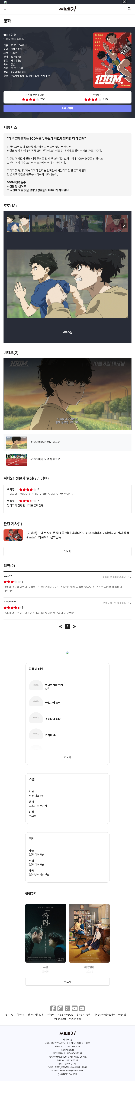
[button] (123, 225)
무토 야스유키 (36, 795)
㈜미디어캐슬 (36, 854)
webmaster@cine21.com (71, 1070)
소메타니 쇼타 (33, 75)
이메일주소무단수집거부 (104, 1014)
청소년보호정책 (83, 1014)
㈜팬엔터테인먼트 (39, 874)
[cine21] (67, 8)
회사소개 (20, 1014)
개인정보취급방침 (65, 1014)
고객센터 (50, 1014)
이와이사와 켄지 (19, 72)
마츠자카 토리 (18, 75)
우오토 (32, 815)
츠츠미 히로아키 (38, 806)
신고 (129, 577)
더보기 (67, 551)
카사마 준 (45, 75)
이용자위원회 (75, 1019)
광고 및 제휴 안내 (35, 1014)
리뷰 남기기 (67, 108)
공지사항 (9, 1014)
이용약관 (122, 1014)
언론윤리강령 (60, 1019)
